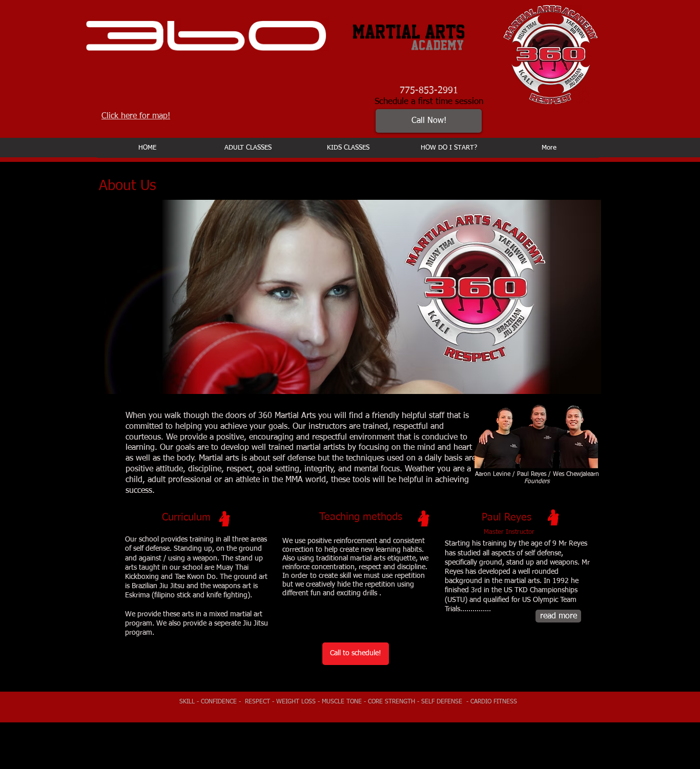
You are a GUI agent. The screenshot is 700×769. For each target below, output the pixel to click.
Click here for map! (135, 116)
